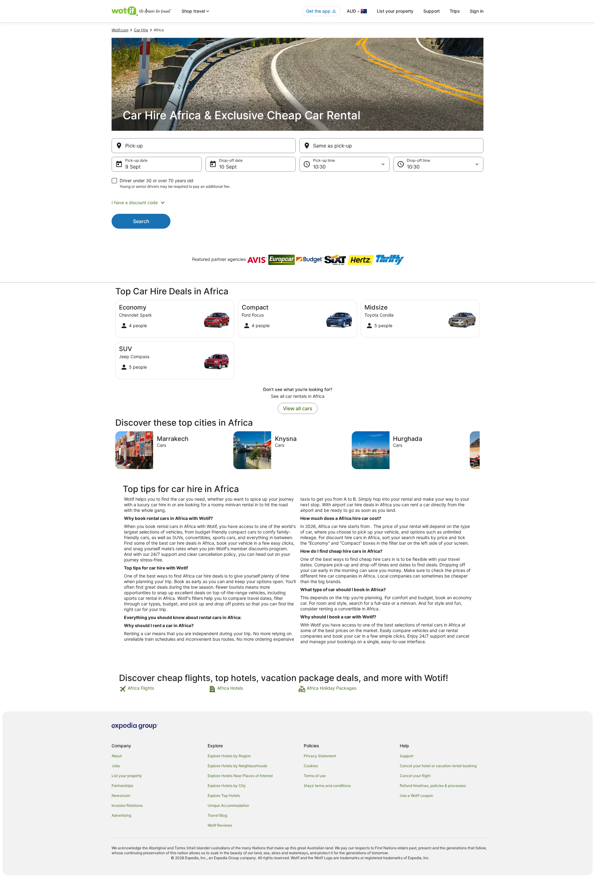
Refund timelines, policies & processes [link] (433, 785)
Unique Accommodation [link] (228, 805)
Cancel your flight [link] (415, 775)
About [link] (117, 756)
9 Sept (133, 167)
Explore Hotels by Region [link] (229, 756)
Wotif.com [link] (120, 30)
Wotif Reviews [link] (220, 825)
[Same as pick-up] (391, 145)
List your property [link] (127, 775)
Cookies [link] (311, 765)
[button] (297, 202)
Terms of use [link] (315, 775)
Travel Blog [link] (217, 815)
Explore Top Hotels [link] (224, 795)
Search (141, 221)
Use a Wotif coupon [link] (416, 795)
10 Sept (228, 167)
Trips (455, 11)
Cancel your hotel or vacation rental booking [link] (438, 765)
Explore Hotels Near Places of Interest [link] (240, 775)
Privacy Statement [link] (320, 756)
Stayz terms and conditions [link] (327, 785)
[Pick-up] (204, 145)
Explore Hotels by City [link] (227, 785)
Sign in (476, 11)
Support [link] (406, 756)
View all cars (297, 408)
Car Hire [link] (141, 30)
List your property (395, 11)
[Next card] (480, 450)
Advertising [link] (121, 815)
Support (431, 11)
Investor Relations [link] (127, 805)
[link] (163, 689)
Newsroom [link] (121, 795)
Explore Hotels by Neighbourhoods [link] (237, 765)
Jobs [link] (116, 765)
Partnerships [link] (122, 785)
